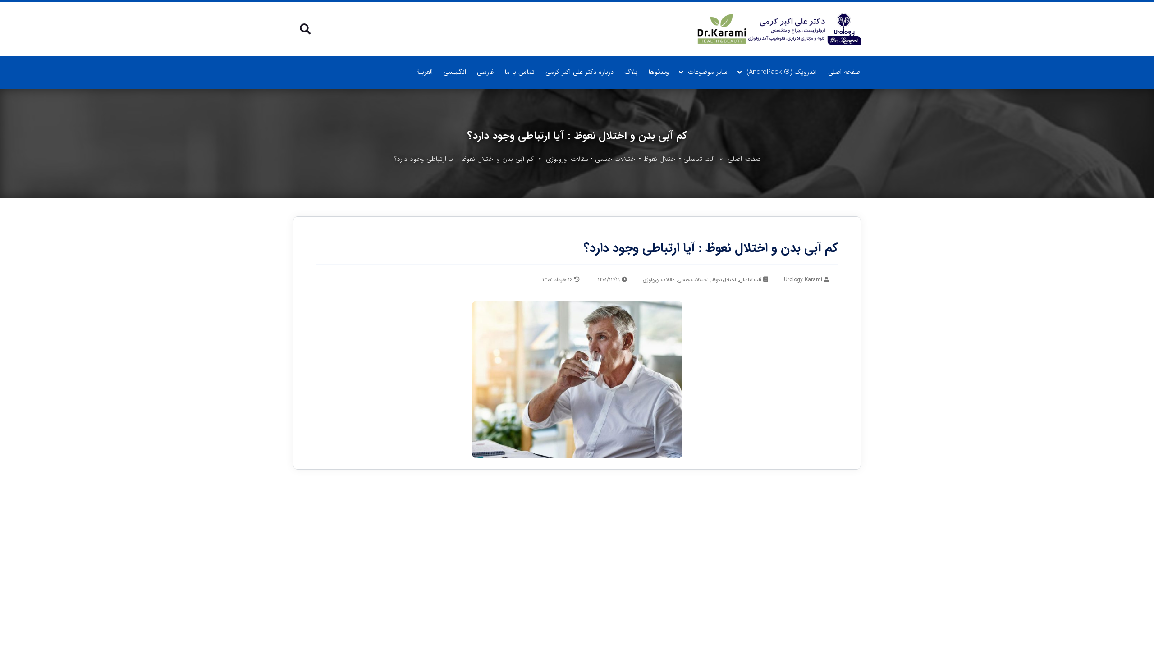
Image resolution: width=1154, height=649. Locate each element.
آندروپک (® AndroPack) (781, 72)
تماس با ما (519, 72)
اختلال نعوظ (660, 159)
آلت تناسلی (699, 159)
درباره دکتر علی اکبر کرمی (579, 72)
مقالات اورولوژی (567, 159)
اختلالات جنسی (616, 159)
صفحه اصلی (844, 72)
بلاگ (630, 72)
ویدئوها (658, 72)
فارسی (485, 72)
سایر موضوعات (708, 72)
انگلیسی (455, 72)
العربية (424, 72)
